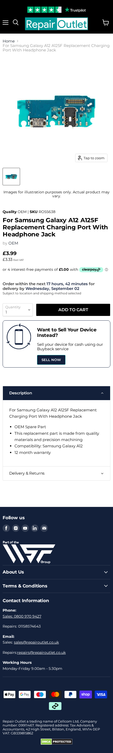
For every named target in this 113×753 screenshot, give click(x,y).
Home (9, 41)
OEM (13, 243)
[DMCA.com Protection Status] (57, 743)
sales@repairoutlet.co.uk (36, 642)
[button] (56, 393)
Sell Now (51, 360)
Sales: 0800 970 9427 (22, 616)
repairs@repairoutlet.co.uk (41, 652)
